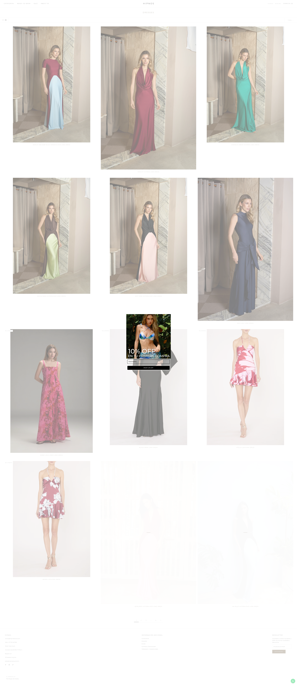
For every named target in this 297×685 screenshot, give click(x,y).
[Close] (169, 316)
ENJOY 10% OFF (148, 367)
